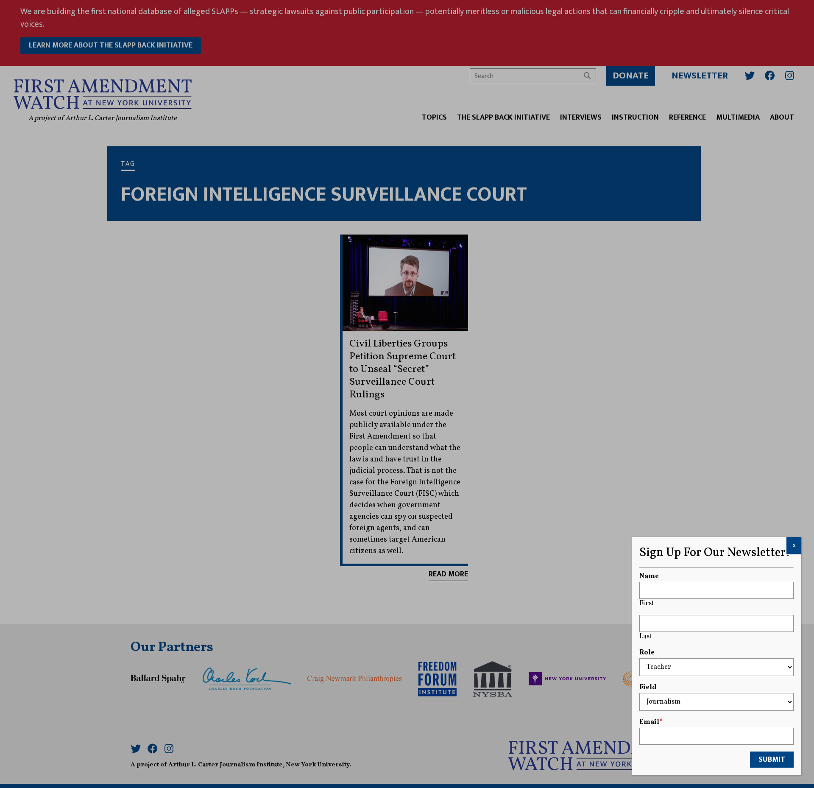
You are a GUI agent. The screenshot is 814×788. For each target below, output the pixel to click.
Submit (771, 759)
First (646, 603)
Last (645, 636)
